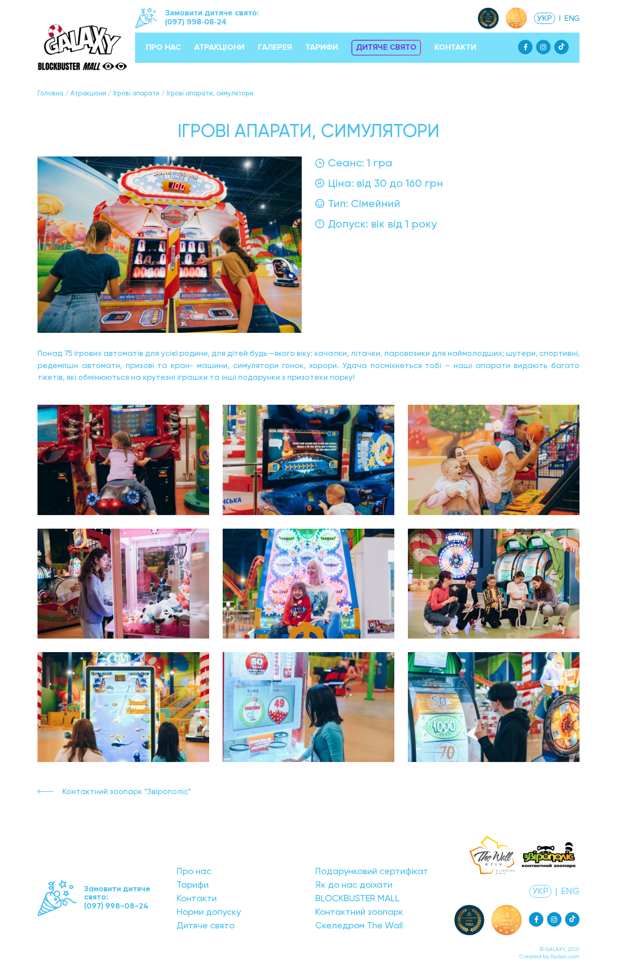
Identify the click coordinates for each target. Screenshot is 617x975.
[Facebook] (525, 47)
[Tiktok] (561, 47)
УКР (544, 18)
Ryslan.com (565, 956)
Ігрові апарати (136, 93)
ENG (572, 18)
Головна (50, 93)
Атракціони (88, 93)
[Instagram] (543, 47)
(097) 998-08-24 (196, 22)
